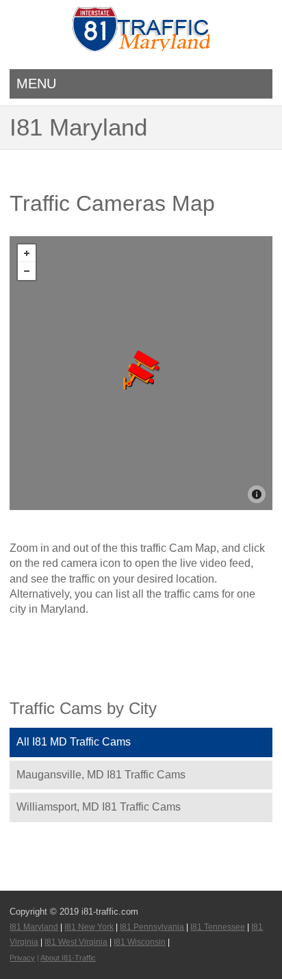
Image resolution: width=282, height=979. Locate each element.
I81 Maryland (34, 927)
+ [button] (27, 253)
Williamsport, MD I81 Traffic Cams (98, 807)
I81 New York (89, 927)
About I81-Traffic (68, 958)
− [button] (27, 271)
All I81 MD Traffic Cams (73, 742)
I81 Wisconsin (140, 942)
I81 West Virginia (75, 942)
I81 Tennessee (217, 927)
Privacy (22, 958)
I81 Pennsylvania (152, 927)
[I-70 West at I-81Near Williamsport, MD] (138, 377)
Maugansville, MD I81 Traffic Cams (100, 774)
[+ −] (141, 373)
